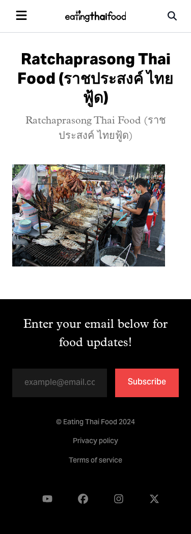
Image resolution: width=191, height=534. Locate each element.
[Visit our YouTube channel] (47, 499)
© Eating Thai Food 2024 (95, 422)
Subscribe (147, 382)
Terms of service (95, 461)
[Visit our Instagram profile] (119, 499)
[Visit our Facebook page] (83, 499)
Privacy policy (95, 441)
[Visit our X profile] (154, 499)
